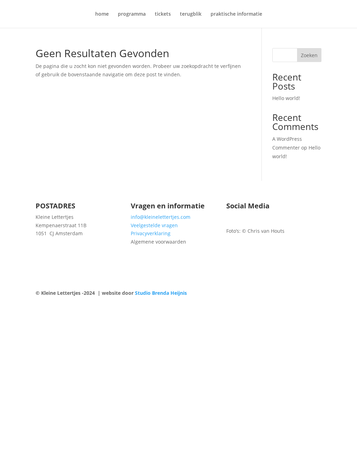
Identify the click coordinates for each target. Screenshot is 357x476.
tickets (163, 14)
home (102, 14)
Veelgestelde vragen (154, 225)
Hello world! (286, 98)
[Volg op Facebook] (231, 218)
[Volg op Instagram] (245, 218)
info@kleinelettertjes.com (160, 217)
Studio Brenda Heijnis (161, 293)
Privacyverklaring (150, 233)
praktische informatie (236, 14)
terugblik (191, 14)
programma (132, 14)
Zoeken (309, 55)
